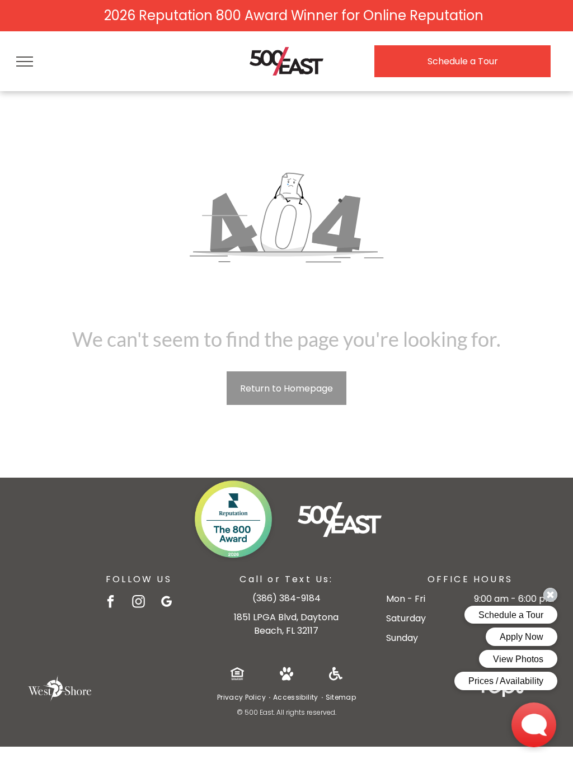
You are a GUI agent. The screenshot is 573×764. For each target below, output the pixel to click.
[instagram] (138, 603)
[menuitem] (242, 697)
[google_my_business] (166, 603)
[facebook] (110, 603)
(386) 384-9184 (286, 598)
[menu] (24, 61)
